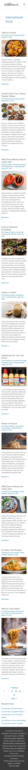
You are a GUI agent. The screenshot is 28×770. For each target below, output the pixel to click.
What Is (7, 613)
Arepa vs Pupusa (9, 423)
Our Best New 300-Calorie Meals (11, 708)
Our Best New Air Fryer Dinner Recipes (13, 720)
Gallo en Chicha (8, 32)
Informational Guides (19, 164)
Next (14, 698)
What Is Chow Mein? (10, 609)
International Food (7, 35)
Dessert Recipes (6, 164)
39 (20, 691)
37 (12, 691)
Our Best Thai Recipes (11, 550)
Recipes (7, 428)
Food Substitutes (6, 360)
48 (14, 695)
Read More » (5, 84)
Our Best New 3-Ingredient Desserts (13, 711)
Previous (14, 688)
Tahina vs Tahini (8, 292)
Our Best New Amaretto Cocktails (12, 723)
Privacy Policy (14, 753)
